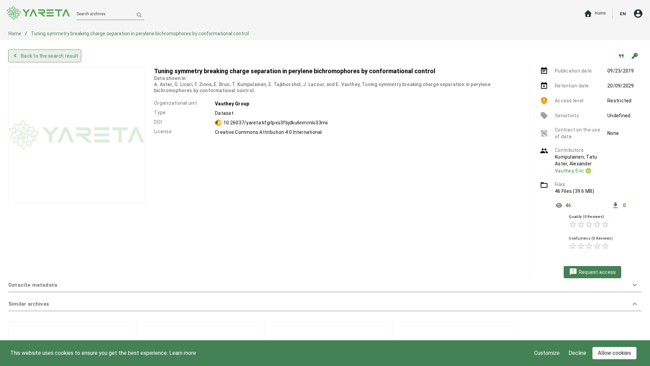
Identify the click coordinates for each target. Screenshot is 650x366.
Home (15, 33)
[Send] (139, 14)
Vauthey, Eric (569, 171)
